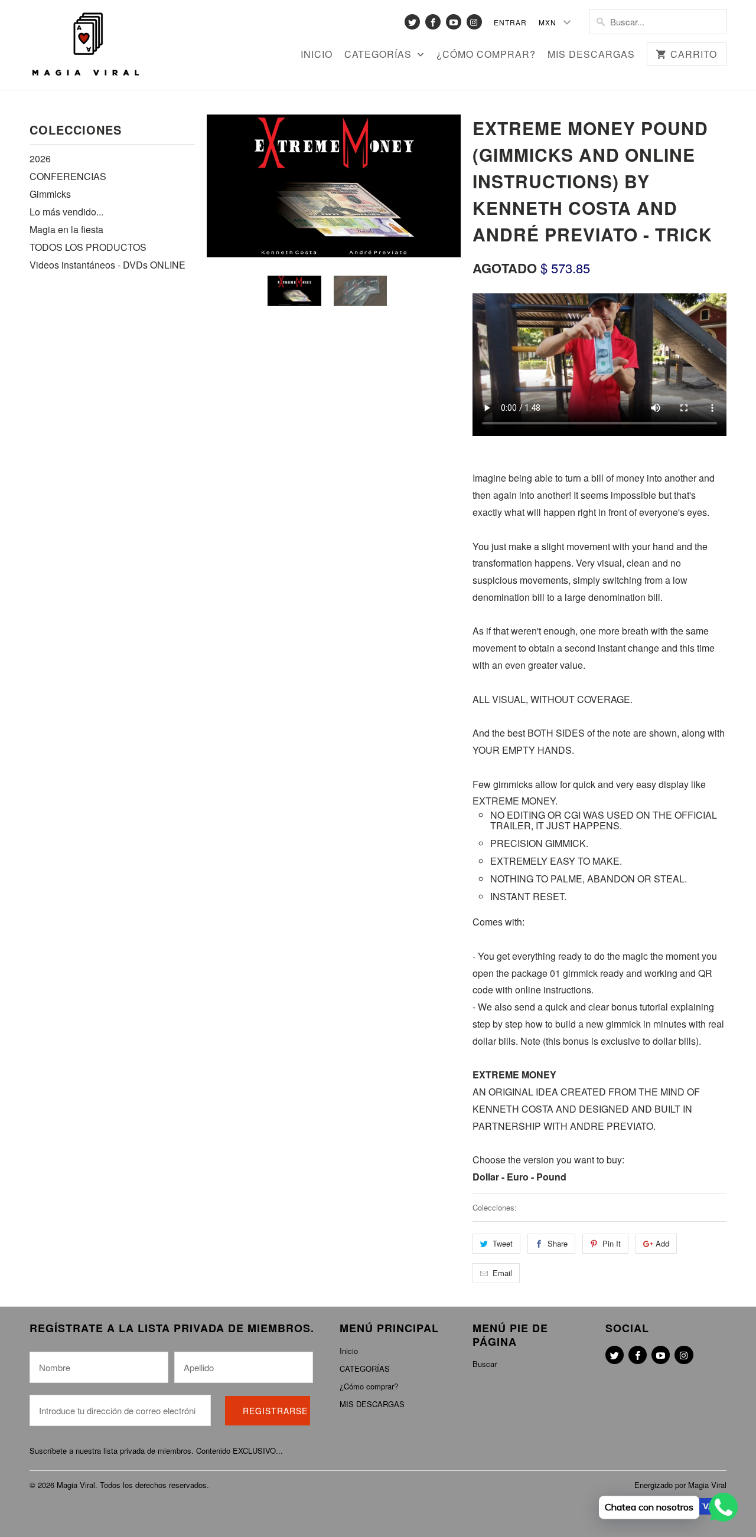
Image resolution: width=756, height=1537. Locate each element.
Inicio (317, 55)
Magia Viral (76, 1484)
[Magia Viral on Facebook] (433, 22)
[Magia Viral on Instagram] (474, 22)
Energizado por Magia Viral (680, 1484)
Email (502, 1272)
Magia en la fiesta (66, 229)
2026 (40, 158)
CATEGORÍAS (379, 55)
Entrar (510, 22)
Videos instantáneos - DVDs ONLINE (107, 265)
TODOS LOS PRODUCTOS (88, 247)
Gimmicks (50, 194)
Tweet (503, 1243)
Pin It (611, 1243)
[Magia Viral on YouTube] (453, 22)
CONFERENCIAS (68, 176)
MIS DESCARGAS (591, 55)
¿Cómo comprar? (486, 55)
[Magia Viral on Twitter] (412, 22)
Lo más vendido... (66, 211)
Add (662, 1243)
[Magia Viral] (86, 45)
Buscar (484, 1363)
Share (558, 1243)
